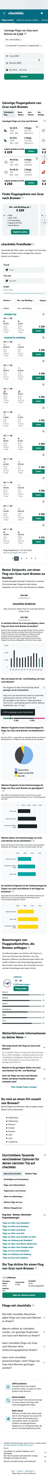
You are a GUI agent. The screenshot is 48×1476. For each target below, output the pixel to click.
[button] (4, 13)
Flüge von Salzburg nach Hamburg (17, 1254)
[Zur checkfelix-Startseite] (16, 13)
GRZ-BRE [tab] (24, 595)
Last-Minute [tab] (31, 113)
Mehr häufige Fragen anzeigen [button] (24, 1087)
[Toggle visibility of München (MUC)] (22, 769)
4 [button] (31, 558)
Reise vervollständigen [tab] (13, 1197)
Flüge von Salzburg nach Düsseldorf (17, 1240)
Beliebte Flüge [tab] (31, 1174)
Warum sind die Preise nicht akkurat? (20, 1461)
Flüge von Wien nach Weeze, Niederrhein (20, 1244)
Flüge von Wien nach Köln (13, 1233)
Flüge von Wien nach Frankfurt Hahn (18, 1247)
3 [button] (26, 558)
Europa (19, 1471)
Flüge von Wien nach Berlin (14, 1230)
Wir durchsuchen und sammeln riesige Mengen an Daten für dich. (21, 1457)
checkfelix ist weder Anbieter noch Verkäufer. (19, 1452)
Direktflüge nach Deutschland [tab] (16, 1179)
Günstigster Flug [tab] (9, 113)
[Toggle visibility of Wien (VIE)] (19, 775)
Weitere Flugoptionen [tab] (13, 1208)
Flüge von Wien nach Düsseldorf (16, 1223)
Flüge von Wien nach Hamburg (15, 1226)
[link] (20, 231)
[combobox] (26, 270)
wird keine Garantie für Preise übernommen (18, 1445)
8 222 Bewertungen (22, 984)
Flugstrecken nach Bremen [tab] (15, 1191)
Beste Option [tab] (21, 113)
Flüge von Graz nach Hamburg (15, 1258)
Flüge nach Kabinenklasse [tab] (14, 1185)
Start (13, 1471)
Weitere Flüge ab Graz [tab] (13, 1202)
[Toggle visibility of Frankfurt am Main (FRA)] (24, 772)
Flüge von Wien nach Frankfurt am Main (19, 1237)
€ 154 (20, 34)
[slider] (45, 293)
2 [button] (21, 558)
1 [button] (16, 558)
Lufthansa (18, 977)
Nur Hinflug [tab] (41, 113)
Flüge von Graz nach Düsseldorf (16, 1251)
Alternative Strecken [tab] (12, 1174)
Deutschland (29, 1471)
